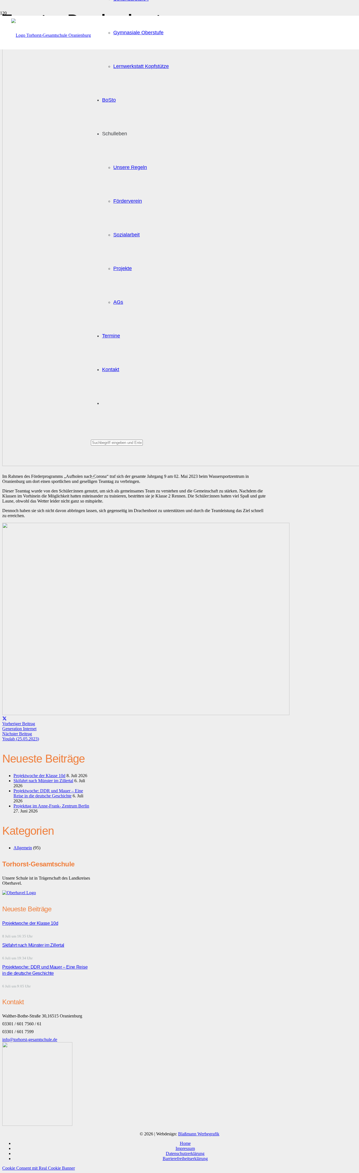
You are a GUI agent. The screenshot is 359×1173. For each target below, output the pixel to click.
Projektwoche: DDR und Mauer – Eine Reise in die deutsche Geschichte (48, 793)
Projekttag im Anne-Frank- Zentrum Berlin (51, 806)
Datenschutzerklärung (185, 1153)
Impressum (185, 1148)
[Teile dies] (4, 718)
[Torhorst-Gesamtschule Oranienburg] (51, 35)
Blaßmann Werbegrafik (198, 1133)
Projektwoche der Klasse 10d (39, 775)
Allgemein (22, 847)
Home (185, 1143)
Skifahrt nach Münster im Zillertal (43, 780)
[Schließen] (93, 477)
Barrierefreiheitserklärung (185, 1158)
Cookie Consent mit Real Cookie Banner (38, 1168)
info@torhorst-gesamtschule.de (29, 1039)
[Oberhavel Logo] (19, 892)
